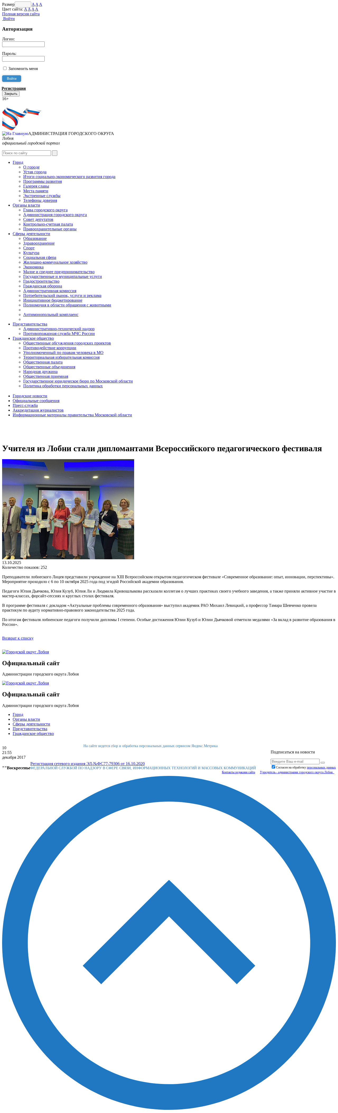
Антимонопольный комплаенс (50, 314)
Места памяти (35, 191)
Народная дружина (40, 371)
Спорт (29, 248)
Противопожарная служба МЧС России (59, 333)
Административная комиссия (49, 290)
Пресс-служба (25, 405)
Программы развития (42, 181)
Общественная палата (43, 362)
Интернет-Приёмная (20, 103)
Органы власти (26, 205)
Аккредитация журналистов (38, 410)
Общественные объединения (49, 367)
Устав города (34, 172)
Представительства (30, 324)
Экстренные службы (41, 195)
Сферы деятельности (31, 233)
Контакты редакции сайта (238, 772)
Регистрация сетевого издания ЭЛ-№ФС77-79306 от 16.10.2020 (87, 763)
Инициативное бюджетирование (52, 300)
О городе (31, 167)
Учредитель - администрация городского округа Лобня (297, 772)
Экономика (33, 267)
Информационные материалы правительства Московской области (72, 415)
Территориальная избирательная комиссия (61, 357)
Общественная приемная (45, 376)
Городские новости (30, 396)
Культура (31, 252)
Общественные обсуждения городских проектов (67, 343)
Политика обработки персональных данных (63, 386)
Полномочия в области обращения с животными (67, 305)
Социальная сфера (39, 257)
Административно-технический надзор (59, 329)
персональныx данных (321, 767)
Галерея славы (36, 186)
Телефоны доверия (40, 200)
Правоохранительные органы (50, 229)
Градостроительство (41, 281)
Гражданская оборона (42, 286)
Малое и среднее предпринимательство (59, 271)
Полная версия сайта (21, 14)
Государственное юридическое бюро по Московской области (78, 381)
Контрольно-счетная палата (48, 224)
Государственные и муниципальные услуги (62, 276)
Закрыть (10, 94)
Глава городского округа (45, 210)
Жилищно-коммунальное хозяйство (55, 262)
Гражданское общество (33, 338)
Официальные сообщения (36, 400)
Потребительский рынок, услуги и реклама (62, 295)
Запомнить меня (23, 68)
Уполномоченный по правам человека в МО (63, 352)
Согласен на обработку (306, 767)
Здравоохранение (39, 243)
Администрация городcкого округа (55, 214)
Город (18, 162)
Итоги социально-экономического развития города (69, 176)
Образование (35, 238)
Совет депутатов (38, 219)
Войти (8, 18)
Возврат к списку (18, 638)
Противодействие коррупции (49, 348)
